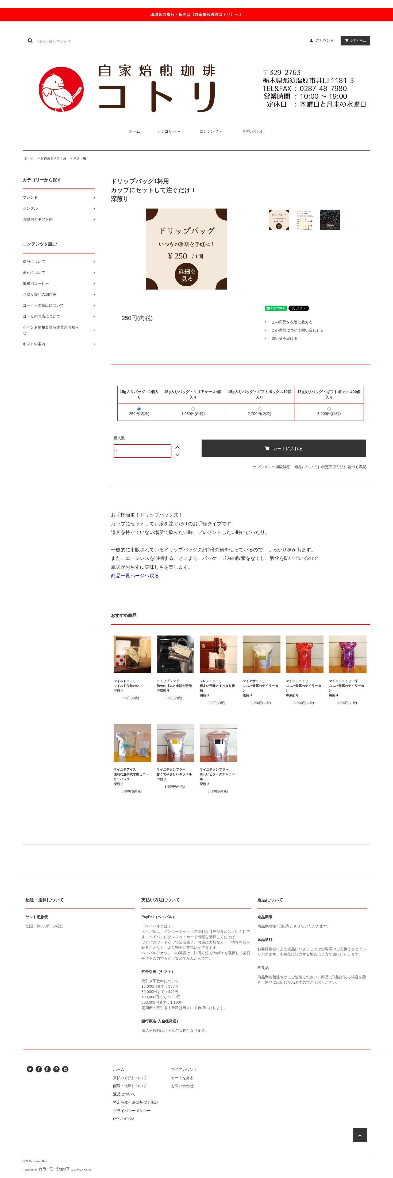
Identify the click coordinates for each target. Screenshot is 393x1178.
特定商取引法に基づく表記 (343, 467)
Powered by (30, 1169)
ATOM (129, 1119)
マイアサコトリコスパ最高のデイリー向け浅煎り (260, 688)
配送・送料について (130, 1086)
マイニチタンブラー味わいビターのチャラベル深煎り (217, 777)
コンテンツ (208, 131)
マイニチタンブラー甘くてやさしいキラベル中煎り (174, 774)
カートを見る (182, 1078)
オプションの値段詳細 (271, 467)
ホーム (134, 131)
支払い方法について (130, 1078)
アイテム (358, 40)
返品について (306, 467)
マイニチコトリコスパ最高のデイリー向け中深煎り (303, 688)
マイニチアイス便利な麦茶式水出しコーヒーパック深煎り (131, 777)
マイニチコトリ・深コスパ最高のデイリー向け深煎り (346, 688)
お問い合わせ (253, 131)
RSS (117, 1119)
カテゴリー (166, 131)
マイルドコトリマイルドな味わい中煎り (126, 685)
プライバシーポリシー (132, 1110)
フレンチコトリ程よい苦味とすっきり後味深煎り (217, 688)
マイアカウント (184, 1069)
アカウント (324, 40)
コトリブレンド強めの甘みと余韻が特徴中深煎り (174, 685)
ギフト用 (79, 158)
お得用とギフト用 (53, 158)
